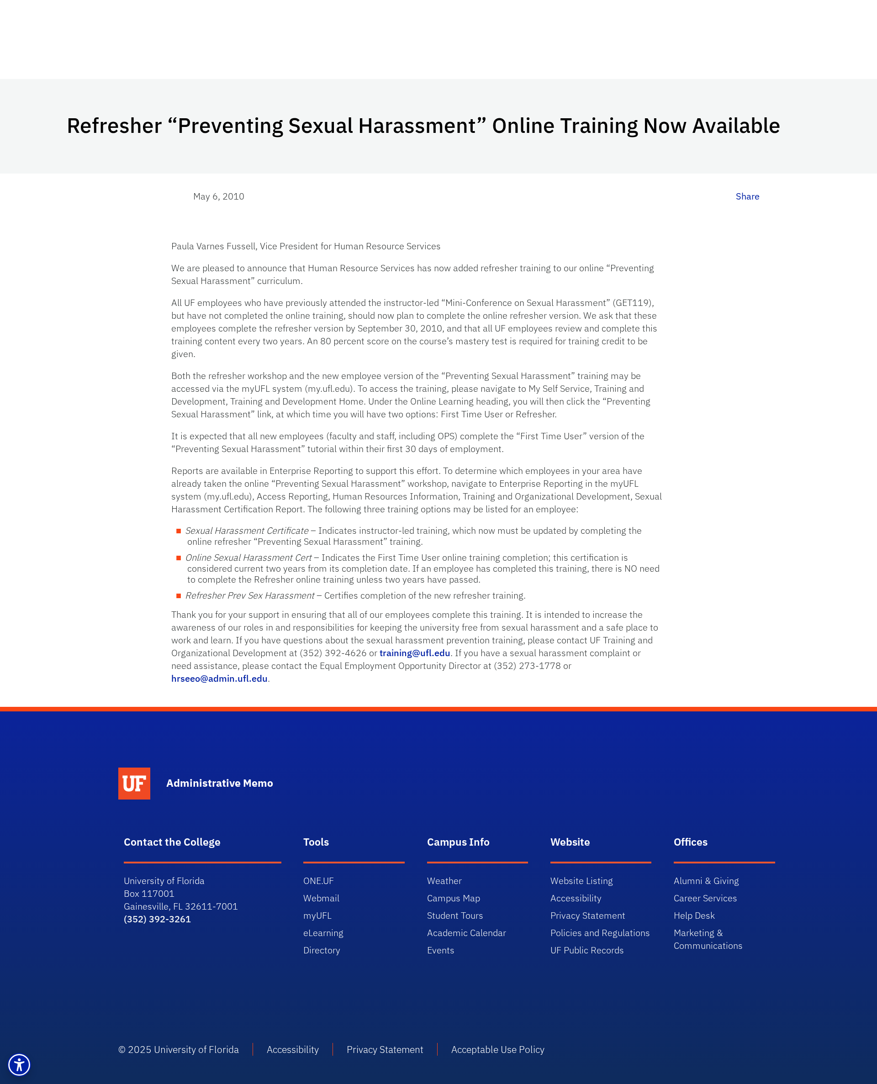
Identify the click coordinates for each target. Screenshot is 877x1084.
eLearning (323, 932)
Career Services (705, 898)
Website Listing (581, 880)
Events (440, 950)
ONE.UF (318, 880)
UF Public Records (587, 950)
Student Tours (455, 915)
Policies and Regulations (600, 932)
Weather (444, 880)
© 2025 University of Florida (178, 1049)
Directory (321, 950)
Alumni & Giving (706, 880)
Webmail (321, 898)
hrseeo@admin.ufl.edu (219, 678)
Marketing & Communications (708, 939)
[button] (19, 1065)
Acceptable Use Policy (497, 1049)
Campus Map (453, 898)
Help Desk (694, 915)
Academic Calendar (466, 932)
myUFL (317, 915)
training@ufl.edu (415, 653)
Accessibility (576, 898)
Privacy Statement (587, 915)
